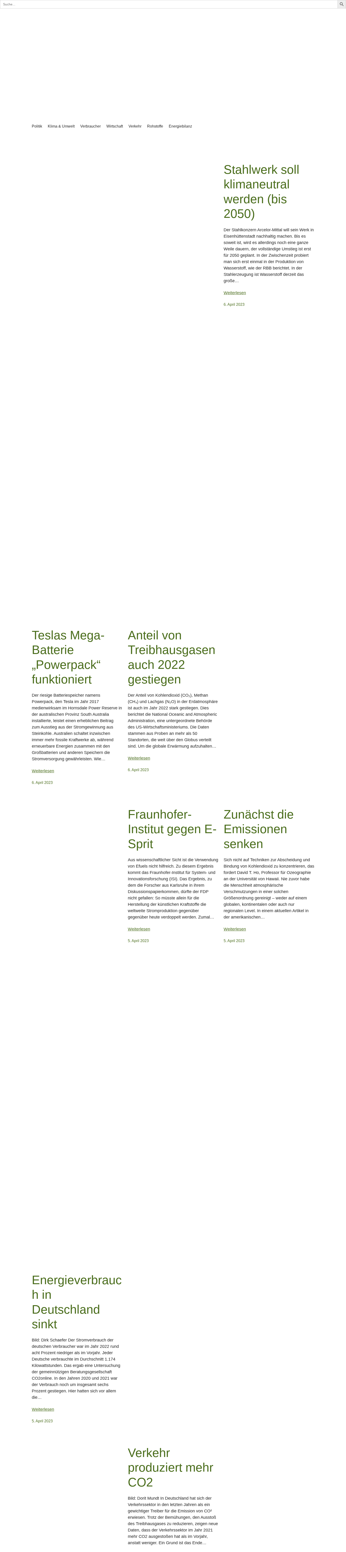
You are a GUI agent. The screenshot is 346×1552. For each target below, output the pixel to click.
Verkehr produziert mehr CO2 (170, 1467)
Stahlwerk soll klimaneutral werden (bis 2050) (261, 191)
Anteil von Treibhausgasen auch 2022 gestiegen (171, 657)
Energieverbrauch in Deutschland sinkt (77, 1302)
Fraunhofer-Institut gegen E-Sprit (172, 829)
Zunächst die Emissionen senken (259, 829)
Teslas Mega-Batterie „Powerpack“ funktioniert (68, 657)
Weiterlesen (43, 771)
